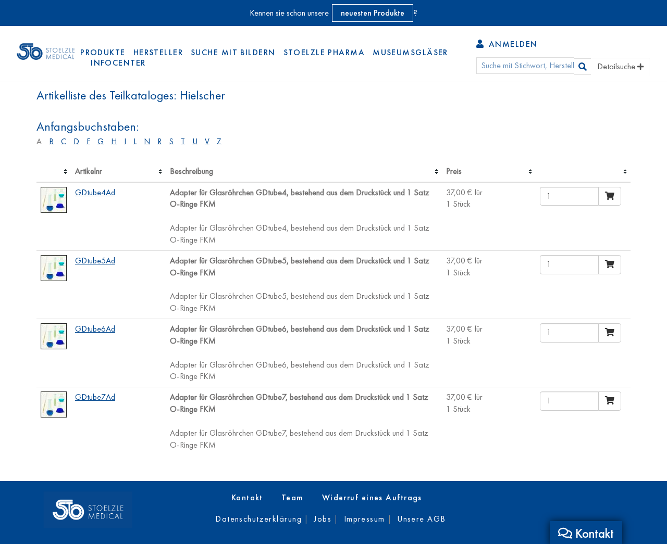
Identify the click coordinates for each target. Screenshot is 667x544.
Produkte (103, 52)
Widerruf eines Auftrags (372, 497)
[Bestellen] (609, 196)
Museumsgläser (410, 52)
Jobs (322, 519)
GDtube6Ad (95, 329)
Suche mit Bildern (233, 52)
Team (292, 497)
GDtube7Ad (95, 397)
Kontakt (247, 497)
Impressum (364, 519)
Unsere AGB (421, 519)
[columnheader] (53, 171)
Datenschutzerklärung (258, 519)
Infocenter (118, 63)
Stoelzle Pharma (324, 52)
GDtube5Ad (95, 260)
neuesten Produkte (372, 13)
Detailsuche (617, 66)
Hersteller (158, 52)
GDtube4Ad (95, 192)
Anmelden (511, 44)
